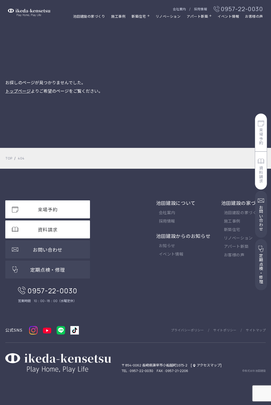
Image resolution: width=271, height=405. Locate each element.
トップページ (18, 91)
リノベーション (168, 17)
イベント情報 (228, 17)
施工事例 (118, 17)
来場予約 (261, 136)
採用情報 (200, 9)
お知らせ (167, 245)
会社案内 (179, 9)
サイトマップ (256, 330)
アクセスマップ (208, 365)
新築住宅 (232, 229)
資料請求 (261, 174)
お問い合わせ (261, 218)
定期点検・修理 (261, 268)
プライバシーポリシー (187, 330)
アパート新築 (197, 17)
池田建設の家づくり (89, 17)
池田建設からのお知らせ (183, 235)
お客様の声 (254, 17)
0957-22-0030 (242, 9)
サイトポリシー (224, 330)
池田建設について (176, 202)
